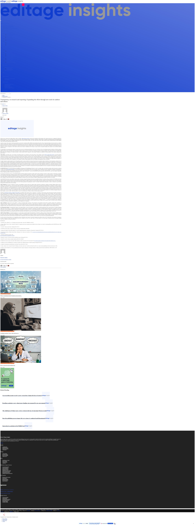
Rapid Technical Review (6, 471)
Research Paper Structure (10, 37)
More (1, 442)
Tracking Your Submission (10, 43)
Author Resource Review (26, 138)
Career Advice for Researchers (11, 62)
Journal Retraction (9, 45)
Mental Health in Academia (8, 67)
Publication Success (5, 23)
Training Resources (5, 76)
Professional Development (8, 57)
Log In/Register (2, 2)
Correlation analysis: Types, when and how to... (9, 333)
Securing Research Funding (8, 49)
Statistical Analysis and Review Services (10, 28)
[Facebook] (1, 119)
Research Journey (5, 30)
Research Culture (9, 68)
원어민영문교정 (38, 510)
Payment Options (5, 454)
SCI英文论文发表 (49, 510)
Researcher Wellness (9, 69)
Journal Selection (7, 38)
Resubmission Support (6, 472)
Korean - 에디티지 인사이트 (5, 493)
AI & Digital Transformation (9, 84)
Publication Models (9, 40)
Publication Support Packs (6, 470)
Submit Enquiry (8, 2)
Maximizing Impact (7, 85)
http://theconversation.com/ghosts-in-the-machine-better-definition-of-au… (45, 240)
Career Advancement (7, 60)
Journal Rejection (9, 44)
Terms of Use (4, 456)
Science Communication (8, 52)
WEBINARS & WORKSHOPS (9, 78)
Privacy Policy (4, 461)
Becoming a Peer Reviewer (10, 61)
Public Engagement (9, 53)
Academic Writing (9, 36)
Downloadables (6, 79)
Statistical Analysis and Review (7, 473)
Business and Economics (6, 477)
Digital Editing (4, 498)
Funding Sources (9, 50)
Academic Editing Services (8, 25)
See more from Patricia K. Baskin (5, 259)
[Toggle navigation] (0, 20)
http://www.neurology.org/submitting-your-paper (7, 235)
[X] (3, 119)
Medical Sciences (5, 479)
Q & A (3, 72)
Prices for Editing (5, 455)
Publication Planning (9, 35)
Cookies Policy (4, 462)
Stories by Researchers (8, 70)
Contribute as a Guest (5, 460)
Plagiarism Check (5, 469)
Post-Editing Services (5, 500)
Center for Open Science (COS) (49, 154)
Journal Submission (5, 468)
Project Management (9, 59)
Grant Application (9, 51)
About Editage (4, 453)
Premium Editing (5, 501)
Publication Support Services (9, 26)
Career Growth (4, 47)
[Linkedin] (5, 119)
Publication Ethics (5, 447)
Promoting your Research (10, 56)
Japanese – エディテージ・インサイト (7, 489)
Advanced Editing (5, 497)
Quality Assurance (5, 448)
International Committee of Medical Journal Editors (12, 192)
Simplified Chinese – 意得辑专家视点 (6, 491)
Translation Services (7, 27)
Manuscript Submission (10, 42)
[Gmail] (8, 119)
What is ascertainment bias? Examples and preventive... (11, 295)
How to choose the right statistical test (7, 365)
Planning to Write (8, 293)
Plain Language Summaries (10, 54)
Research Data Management (11, 34)
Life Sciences (4, 478)
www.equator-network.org (10, 169)
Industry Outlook (5, 81)
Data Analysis (2, 293)
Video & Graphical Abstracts (11, 55)
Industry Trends (4, 96)
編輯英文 (11, 511)
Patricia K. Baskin (5, 113)
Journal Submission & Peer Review (10, 41)
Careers (3, 521)
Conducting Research (7, 33)
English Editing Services (6, 499)
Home (3, 95)
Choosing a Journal (9, 39)
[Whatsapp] (7, 119)
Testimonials (4, 449)
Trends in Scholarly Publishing (9, 87)
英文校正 (28, 510)
